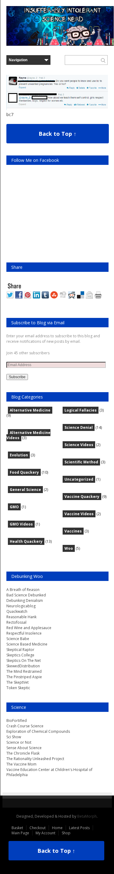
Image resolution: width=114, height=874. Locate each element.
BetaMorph (87, 816)
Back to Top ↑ (57, 133)
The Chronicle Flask (23, 753)
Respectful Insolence (24, 633)
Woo (68, 548)
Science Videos (78, 444)
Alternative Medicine (30, 410)
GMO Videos (21, 524)
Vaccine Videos (79, 513)
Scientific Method (81, 462)
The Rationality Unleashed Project (35, 758)
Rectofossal (16, 622)
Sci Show (13, 736)
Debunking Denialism (24, 600)
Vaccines (73, 531)
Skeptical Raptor (20, 649)
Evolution (19, 455)
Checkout (37, 827)
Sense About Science (24, 747)
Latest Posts (79, 827)
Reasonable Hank (21, 616)
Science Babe (17, 638)
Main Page (20, 833)
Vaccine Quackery (81, 496)
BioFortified (16, 720)
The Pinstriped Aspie (24, 676)
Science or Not (18, 742)
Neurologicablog (21, 606)
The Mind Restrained (24, 671)
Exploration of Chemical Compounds (38, 731)
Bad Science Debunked (26, 595)
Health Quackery (26, 541)
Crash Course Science (24, 726)
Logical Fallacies (80, 410)
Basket (17, 827)
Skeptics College (20, 655)
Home (57, 827)
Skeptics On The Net (23, 660)
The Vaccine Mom (21, 764)
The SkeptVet (17, 682)
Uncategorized (78, 479)
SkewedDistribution (23, 666)
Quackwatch (16, 611)
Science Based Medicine (26, 644)
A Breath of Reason (23, 589)
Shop (66, 833)
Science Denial (78, 427)
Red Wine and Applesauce (28, 627)
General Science (25, 489)
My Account (45, 833)
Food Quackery (24, 472)
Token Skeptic (18, 687)
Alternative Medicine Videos (28, 435)
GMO (14, 506)
